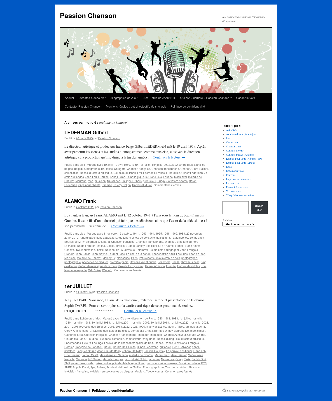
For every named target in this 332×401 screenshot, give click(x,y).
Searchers (164, 262)
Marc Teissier (179, 355)
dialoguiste (173, 339)
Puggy (161, 181)
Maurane (81, 181)
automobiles (180, 237)
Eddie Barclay (136, 245)
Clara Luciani (200, 168)
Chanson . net (233, 146)
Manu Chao (162, 355)
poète (90, 363)
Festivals (231, 175)
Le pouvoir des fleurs (179, 351)
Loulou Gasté (90, 355)
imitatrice (69, 351)
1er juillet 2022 (161, 164)
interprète (143, 250)
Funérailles (173, 173)
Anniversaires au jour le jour (241, 134)
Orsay (178, 359)
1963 (143, 233)
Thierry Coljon (122, 185)
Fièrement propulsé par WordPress (246, 390)
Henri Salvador (181, 347)
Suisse (101, 367)
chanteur (170, 241)
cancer (201, 330)
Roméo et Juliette (189, 363)
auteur (113, 330)
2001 (67, 326)
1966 (166, 233)
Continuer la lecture (169, 157)
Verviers (140, 371)
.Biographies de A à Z (124, 98)
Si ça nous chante (89, 185)
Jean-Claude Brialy (109, 351)
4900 (142, 326)
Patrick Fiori (199, 359)
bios (82, 164)
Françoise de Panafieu (89, 347)
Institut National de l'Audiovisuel (116, 250)
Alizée (180, 326)
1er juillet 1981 (81, 322)
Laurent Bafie (116, 254)
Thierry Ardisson (155, 266)
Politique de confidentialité (188, 106)
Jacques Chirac (86, 351)
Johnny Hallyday (132, 351)
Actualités (231, 130)
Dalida (101, 245)
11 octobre (110, 233)
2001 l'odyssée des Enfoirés (89, 326)
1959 (134, 164)
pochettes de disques (95, 262)
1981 (167, 318)
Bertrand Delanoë (185, 330)
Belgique (79, 168)
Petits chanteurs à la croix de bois (159, 258)
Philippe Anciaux (74, 363)
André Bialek (187, 164)
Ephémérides (72, 343)
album (171, 326)
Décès (84, 173)
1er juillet (144, 164)
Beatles (69, 241)
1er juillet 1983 (101, 322)
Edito (229, 166)
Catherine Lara (73, 334)
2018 (119, 326)
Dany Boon (149, 339)
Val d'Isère (94, 270)
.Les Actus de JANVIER (159, 98)
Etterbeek (149, 173)
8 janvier (151, 326)
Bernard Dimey (163, 330)
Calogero (120, 168)
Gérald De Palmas (124, 347)
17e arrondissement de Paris (137, 318)
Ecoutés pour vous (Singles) (241, 162)
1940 (159, 318)
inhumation (88, 250)
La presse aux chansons (238, 179)
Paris (134, 258)
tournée (171, 266)
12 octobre (124, 233)
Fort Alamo (167, 245)
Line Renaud (72, 355)
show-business (190, 262)
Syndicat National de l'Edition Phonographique (135, 367)
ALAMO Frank (80, 200)
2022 (174, 164)
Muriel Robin (139, 359)
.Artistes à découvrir (92, 98)
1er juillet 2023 (199, 322)
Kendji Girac (117, 177)
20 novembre (194, 233)
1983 (182, 233)
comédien (118, 339)
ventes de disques (122, 371)
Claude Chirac (196, 334)
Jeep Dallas (83, 254)
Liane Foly (199, 351)
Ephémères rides (90, 318)
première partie (119, 262)
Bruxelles (107, 168)
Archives (227, 220)
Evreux (86, 343)
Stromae (107, 185)
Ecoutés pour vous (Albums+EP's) (244, 158)
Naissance (113, 181)
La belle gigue (135, 177)
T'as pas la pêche (176, 367)
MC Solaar (94, 359)
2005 (111, 326)
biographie (93, 168)
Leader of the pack (163, 254)
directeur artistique (100, 173)
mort (90, 181)
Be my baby (196, 237)
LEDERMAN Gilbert (86, 132)
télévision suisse (99, 371)
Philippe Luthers (132, 181)
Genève (69, 250)
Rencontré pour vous (237, 187)
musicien (100, 181)
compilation (71, 173)
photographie (72, 262)
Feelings (97, 343)
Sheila (176, 262)
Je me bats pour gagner (164, 250)
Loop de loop (197, 254)
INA (77, 250)
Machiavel (180, 177)
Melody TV (109, 258)
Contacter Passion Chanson (83, 106)
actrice (162, 326)
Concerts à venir (234, 150)
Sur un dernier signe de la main (97, 266)
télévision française (76, 371)
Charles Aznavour (175, 334)
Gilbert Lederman (192, 173)
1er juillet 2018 (160, 322)
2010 (67, 237)
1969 (174, 233)
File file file (152, 245)
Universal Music (142, 185)
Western (107, 270)
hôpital (196, 347)
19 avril (108, 164)
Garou (108, 347)
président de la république (128, 363)
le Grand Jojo (153, 177)
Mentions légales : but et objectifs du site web (136, 106)
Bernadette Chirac (142, 330)
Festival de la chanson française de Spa (128, 343)
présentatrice (103, 363)
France (160, 173)
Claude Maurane (74, 339)
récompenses (168, 363)
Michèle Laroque (113, 359)
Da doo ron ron (86, 245)
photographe (189, 258)
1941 (136, 233)
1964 (151, 233)
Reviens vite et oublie (143, 262)
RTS (204, 363)
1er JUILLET (78, 286)
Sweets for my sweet (130, 266)
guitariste (165, 347)
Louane (168, 177)
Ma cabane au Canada (114, 355)
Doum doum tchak (124, 173)
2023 (134, 326)
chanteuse (156, 334)
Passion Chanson (88, 15)
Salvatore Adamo (177, 181)
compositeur (133, 339)
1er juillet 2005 (140, 322)
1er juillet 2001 (120, 322)
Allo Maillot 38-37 (161, 237)
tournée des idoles (188, 266)
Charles (185, 168)
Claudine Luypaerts (99, 339)
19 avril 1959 (122, 164)
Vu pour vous (233, 191)
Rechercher (259, 207)
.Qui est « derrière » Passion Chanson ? (205, 98)
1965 (159, 233)
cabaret (105, 241)
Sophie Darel (81, 367)
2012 (75, 237)
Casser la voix (245, 98)
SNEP (67, 367)
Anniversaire (81, 330)
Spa (92, 367)
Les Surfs (182, 254)
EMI (139, 173)
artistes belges (99, 330)
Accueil (70, 98)
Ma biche (70, 258)
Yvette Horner (154, 371)
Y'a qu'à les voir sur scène (240, 195)
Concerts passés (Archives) (240, 154)
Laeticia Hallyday (154, 351)
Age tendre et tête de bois (133, 237)
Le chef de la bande (138, 254)
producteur (149, 181)
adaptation (109, 237)
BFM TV (79, 241)
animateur (192, 326)
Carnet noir (232, 142)
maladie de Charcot (89, 258)
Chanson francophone (165, 168)
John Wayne (99, 254)
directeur (121, 245)
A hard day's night (91, 237)
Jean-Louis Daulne (97, 177)
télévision (194, 367)
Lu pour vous (233, 183)
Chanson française (138, 168)
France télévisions (175, 343)
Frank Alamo (193, 245)
